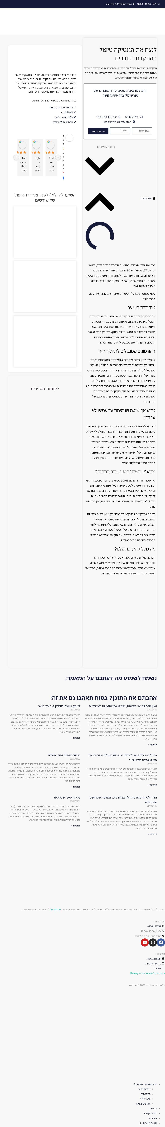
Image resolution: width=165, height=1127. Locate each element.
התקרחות (145, 1093)
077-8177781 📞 (148, 1123)
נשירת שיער (144, 1089)
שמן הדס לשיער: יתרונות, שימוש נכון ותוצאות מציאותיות (123, 706)
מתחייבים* (55, 909)
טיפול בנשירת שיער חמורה (64, 755)
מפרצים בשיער (142, 1103)
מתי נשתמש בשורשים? (145, 1084)
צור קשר (152, 1118)
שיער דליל (145, 1098)
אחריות (153, 1108)
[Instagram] (153, 942)
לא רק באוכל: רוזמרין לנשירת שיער (59, 706)
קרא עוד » (152, 744)
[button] (100, 167)
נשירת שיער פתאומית (67, 797)
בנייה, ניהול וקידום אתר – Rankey (147, 973)
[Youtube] (145, 942)
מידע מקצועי (150, 1113)
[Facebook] (161, 942)
